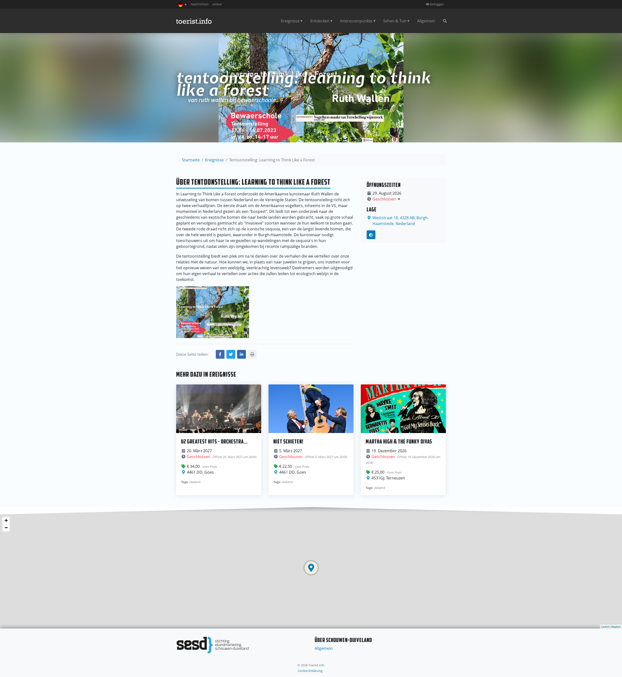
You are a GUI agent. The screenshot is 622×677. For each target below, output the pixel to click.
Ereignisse (290, 21)
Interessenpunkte (356, 21)
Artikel (217, 4)
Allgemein (426, 21)
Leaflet (605, 626)
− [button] (6, 528)
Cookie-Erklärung (310, 670)
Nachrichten (199, 4)
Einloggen (436, 4)
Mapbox (616, 626)
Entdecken (319, 21)
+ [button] (6, 520)
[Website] (371, 234)
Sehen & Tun (394, 21)
